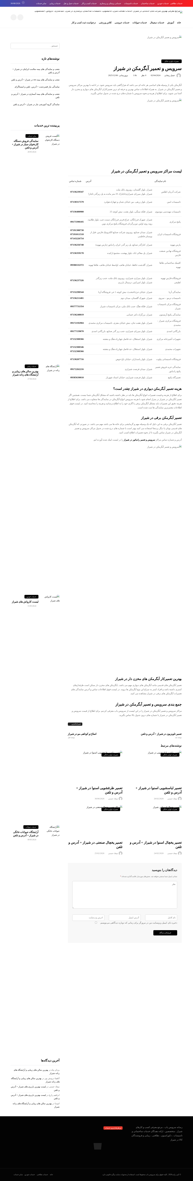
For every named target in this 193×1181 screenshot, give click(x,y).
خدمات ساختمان (148, 3)
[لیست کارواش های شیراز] (52, 708)
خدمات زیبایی (54, 3)
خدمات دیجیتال (157, 22)
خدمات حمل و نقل (71, 3)
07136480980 (77, 211)
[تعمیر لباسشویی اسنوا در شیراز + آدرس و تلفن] (154, 766)
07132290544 (77, 292)
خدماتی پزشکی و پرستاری (110, 3)
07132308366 (77, 339)
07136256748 (77, 245)
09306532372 (77, 265)
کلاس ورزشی (105, 22)
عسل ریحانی (169, 75)
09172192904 (77, 323)
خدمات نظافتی (176, 3)
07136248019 (77, 314)
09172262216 (77, 369)
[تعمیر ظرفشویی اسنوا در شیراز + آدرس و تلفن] (95, 766)
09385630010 (77, 377)
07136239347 (77, 192)
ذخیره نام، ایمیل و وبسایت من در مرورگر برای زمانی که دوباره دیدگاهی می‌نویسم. (138, 923)
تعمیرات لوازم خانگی (171, 61)
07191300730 (77, 230)
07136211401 (77, 298)
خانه (179, 22)
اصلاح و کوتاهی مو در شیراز (82, 735)
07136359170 (77, 253)
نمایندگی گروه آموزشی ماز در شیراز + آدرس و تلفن (36, 104)
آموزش (170, 22)
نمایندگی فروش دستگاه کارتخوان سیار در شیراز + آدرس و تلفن (25, 144)
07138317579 (77, 202)
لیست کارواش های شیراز (25, 601)
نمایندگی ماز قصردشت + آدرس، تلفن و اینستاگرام (37, 87)
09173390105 (77, 222)
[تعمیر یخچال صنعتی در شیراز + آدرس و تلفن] (95, 821)
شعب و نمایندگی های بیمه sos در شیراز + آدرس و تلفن (35, 80)
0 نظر (143, 75)
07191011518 (77, 234)
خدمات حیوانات (139, 22)
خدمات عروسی (122, 22)
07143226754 (77, 238)
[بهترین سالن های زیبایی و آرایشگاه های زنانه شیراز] (52, 477)
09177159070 (77, 331)
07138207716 (77, 359)
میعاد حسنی (113, 799)
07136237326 (77, 280)
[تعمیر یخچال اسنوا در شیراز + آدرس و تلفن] (154, 821)
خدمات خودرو (163, 3)
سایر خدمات (41, 3)
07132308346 (77, 347)
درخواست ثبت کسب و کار (83, 22)
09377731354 (77, 306)
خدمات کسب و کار (89, 3)
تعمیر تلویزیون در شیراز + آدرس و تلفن (161, 735)
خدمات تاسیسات (131, 3)
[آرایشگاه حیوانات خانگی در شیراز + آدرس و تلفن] (52, 938)
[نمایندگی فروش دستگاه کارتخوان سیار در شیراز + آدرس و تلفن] (52, 247)
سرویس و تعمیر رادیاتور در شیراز (139, 440)
